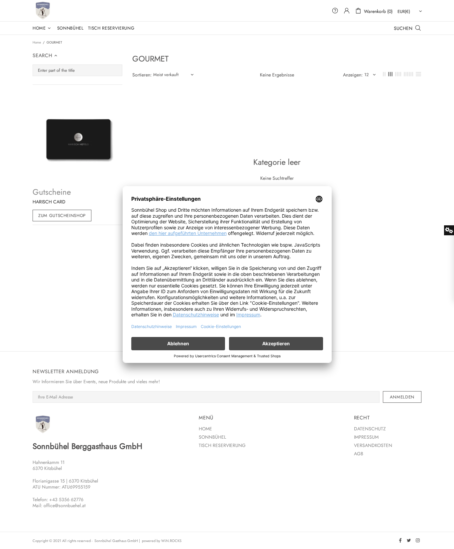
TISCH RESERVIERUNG (222, 445)
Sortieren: (142, 75)
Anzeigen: (353, 75)
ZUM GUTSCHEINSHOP (62, 215)
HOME (205, 429)
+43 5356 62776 (66, 499)
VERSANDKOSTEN (373, 445)
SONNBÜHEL (212, 437)
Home (37, 42)
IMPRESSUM (366, 437)
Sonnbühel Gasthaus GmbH (43, 11)
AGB (358, 454)
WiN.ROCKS (171, 540)
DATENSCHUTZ (370, 429)
